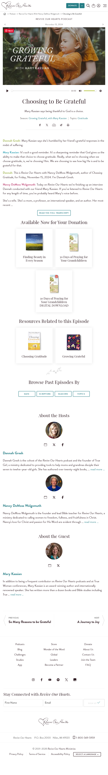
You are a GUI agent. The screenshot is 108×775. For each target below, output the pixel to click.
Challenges (20, 655)
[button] (104, 5)
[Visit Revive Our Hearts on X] (66, 680)
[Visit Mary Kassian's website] (50, 565)
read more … (97, 469)
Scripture (45, 393)
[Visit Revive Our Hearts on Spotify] (58, 680)
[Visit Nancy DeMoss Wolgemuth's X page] (54, 497)
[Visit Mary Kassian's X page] (58, 565)
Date (26, 393)
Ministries (62, 749)
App (20, 665)
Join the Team (88, 660)
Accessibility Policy (60, 754)
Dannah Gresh (13, 453)
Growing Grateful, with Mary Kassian (48, 118)
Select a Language (86, 754)
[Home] (4, 14)
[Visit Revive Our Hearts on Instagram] (33, 680)
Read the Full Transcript (54, 213)
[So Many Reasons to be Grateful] (5, 24)
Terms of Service (37, 754)
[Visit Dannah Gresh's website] (45, 445)
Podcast (13, 13)
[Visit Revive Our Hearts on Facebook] (41, 680)
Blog (19, 649)
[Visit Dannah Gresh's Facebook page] (62, 445)
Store (54, 644)
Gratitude (83, 118)
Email (48, 703)
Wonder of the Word (54, 649)
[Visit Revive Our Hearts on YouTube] (50, 680)
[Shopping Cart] (93, 6)
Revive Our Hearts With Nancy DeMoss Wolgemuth (39, 13)
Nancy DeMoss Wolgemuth (22, 505)
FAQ (88, 665)
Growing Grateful (73, 356)
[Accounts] (98, 5)
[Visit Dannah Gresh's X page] (54, 445)
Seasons (63, 393)
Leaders (54, 660)
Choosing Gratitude (34, 356)
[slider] (40, 90)
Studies (20, 660)
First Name (11, 703)
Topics (81, 393)
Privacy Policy (16, 754)
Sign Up (92, 703)
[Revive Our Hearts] (16, 5)
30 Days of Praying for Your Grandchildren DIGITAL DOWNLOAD (54, 302)
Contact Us (88, 655)
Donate (72, 5)
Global (54, 655)
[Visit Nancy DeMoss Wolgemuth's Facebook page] (62, 497)
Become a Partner (54, 665)
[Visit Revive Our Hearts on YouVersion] (75, 680)
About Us (88, 649)
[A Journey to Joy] (102, 24)
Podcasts (19, 644)
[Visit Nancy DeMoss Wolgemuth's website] (45, 497)
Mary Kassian (12, 573)
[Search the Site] (88, 5)
